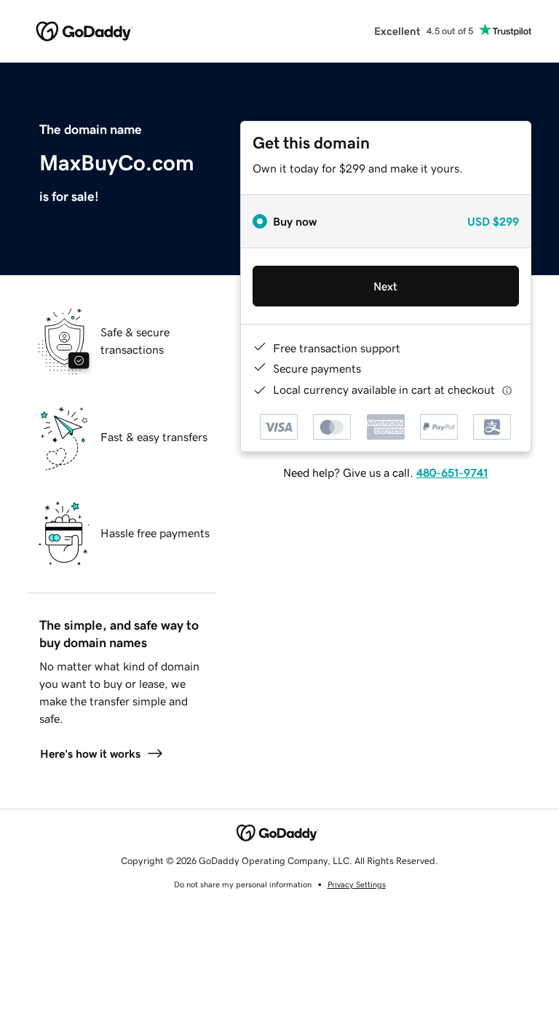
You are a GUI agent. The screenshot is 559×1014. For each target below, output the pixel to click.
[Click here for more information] (507, 390)
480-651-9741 (452, 472)
